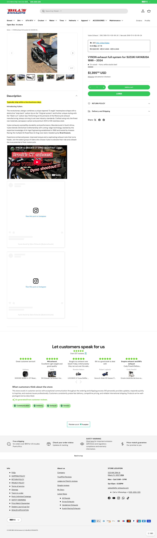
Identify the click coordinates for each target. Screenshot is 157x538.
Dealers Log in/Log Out (20, 507)
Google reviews (63, 485)
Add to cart (129, 87)
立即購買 (119, 94)
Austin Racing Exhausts (71, 508)
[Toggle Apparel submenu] (89, 20)
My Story (60, 490)
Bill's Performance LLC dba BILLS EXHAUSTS (25, 530)
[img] (78, 351)
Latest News (62, 494)
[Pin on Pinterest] (104, 120)
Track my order (17, 493)
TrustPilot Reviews (64, 477)
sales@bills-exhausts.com (118, 488)
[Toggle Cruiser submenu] (46, 20)
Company (61, 472)
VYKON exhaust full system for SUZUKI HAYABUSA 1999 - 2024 (25, 30)
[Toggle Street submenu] (14, 20)
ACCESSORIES (98, 20)
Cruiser (41, 20)
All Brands (66, 498)
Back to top (78, 456)
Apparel (84, 20)
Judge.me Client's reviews (67, 481)
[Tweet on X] (95, 120)
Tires (62, 20)
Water (51, 20)
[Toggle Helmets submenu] (77, 20)
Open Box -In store (15, 25)
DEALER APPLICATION (20, 510)
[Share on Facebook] (99, 120)
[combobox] (84, 11)
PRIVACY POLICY (18, 483)
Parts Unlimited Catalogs (21, 496)
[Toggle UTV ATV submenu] (34, 20)
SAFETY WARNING (19, 500)
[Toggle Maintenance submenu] (122, 20)
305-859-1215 (134, 492)
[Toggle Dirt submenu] (22, 20)
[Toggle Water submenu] (56, 20)
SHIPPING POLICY (18, 476)
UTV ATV (29, 20)
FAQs (14, 472)
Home (8, 30)
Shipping (91, 77)
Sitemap (15, 490)
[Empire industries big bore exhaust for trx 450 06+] (105, 374)
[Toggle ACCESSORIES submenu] (106, 20)
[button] (149, 11)
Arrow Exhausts (68, 501)
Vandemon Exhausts (70, 505)
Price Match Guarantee (21, 503)
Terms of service (18, 486)
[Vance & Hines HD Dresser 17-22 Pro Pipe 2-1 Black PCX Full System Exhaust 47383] (78, 374)
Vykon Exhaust (93, 35)
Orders (139, 21)
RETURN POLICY (18, 479)
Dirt (19, 20)
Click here (90, 441)
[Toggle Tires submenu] (65, 20)
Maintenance (115, 20)
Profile (147, 21)
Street (9, 20)
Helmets (72, 20)
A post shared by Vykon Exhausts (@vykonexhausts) (36, 244)
